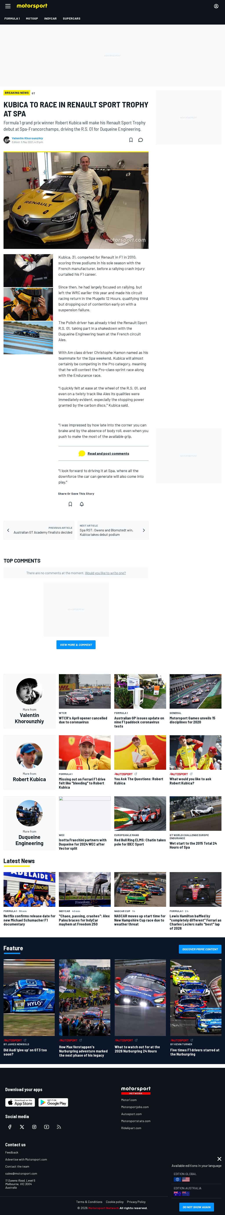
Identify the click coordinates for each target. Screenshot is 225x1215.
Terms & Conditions (89, 1202)
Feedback (11, 1152)
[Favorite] (131, 140)
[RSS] (58, 1127)
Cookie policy (114, 1202)
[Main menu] (7, 6)
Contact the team (17, 1166)
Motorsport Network (103, 1208)
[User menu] (216, 6)
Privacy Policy (136, 1202)
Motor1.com (129, 1100)
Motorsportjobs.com (135, 1107)
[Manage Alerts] (81, 504)
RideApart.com (131, 1128)
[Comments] (142, 140)
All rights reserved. (134, 1208)
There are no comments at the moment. (76, 573)
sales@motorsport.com (21, 1173)
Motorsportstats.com (136, 1121)
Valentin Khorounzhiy (27, 138)
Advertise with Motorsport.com (26, 1159)
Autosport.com (131, 1114)
